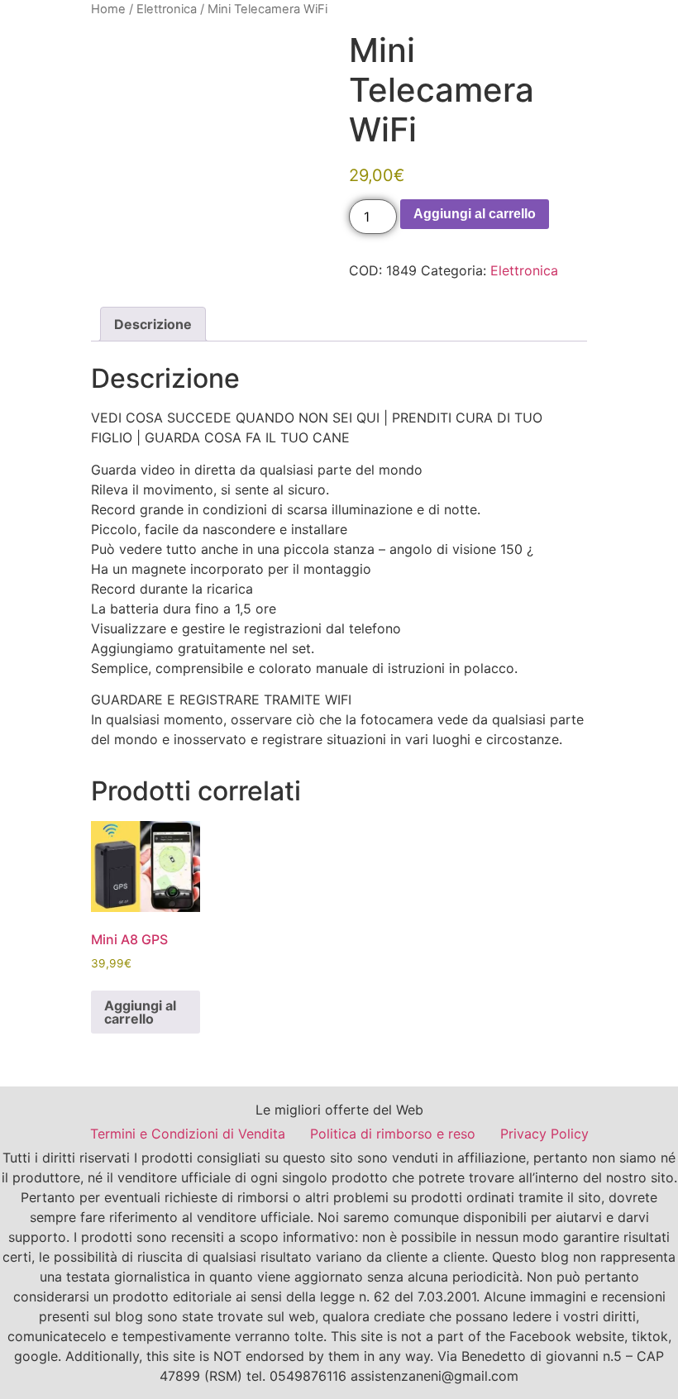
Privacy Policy (544, 1133)
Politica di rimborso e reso (392, 1133)
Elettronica (166, 9)
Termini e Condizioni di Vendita (187, 1133)
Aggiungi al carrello (474, 214)
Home (108, 9)
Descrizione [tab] (153, 324)
